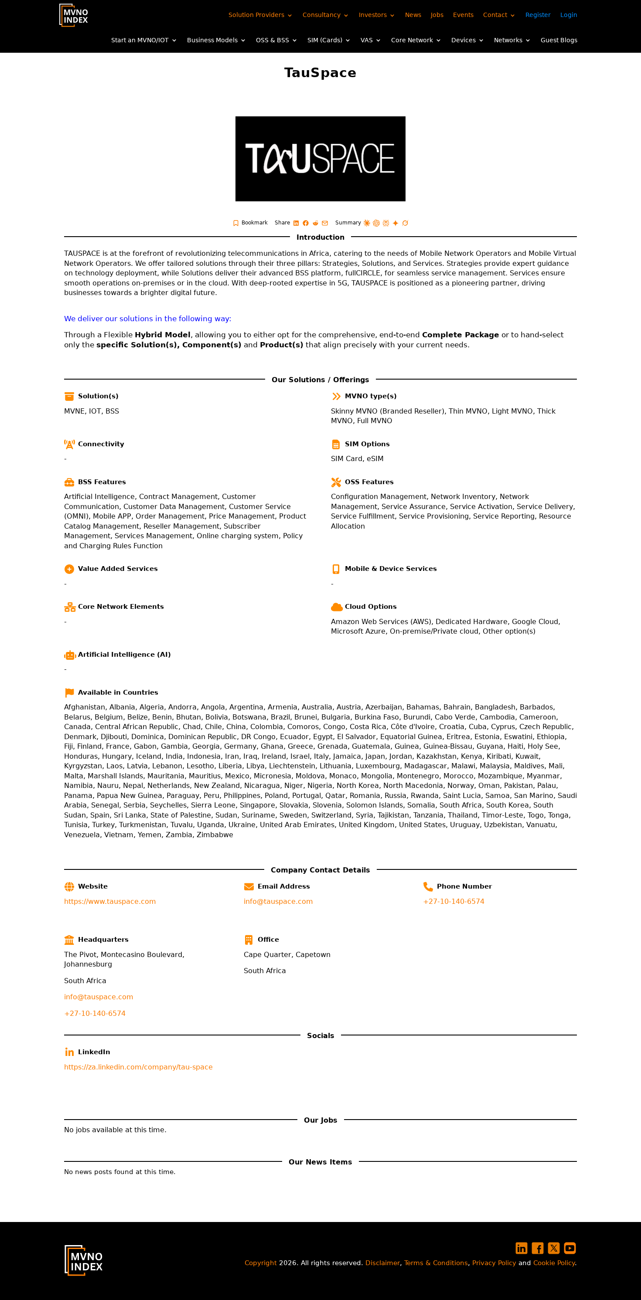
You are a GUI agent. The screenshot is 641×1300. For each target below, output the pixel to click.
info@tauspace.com (278, 901)
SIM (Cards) (324, 40)
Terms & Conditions (436, 1263)
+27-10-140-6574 (453, 901)
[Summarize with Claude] (366, 223)
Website (93, 886)
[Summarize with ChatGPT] (376, 223)
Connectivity (101, 444)
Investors (373, 14)
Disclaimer (382, 1263)
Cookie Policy (554, 1263)
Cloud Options (371, 607)
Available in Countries (118, 692)
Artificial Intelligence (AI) (124, 654)
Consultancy (322, 14)
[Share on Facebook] (305, 223)
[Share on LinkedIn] (296, 223)
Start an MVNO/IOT (140, 40)
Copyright (261, 1263)
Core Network (412, 40)
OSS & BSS (272, 40)
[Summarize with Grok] (405, 223)
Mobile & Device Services (391, 569)
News (413, 14)
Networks (508, 40)
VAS (367, 40)
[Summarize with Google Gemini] (395, 223)
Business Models (212, 40)
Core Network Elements (121, 607)
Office (268, 940)
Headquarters (103, 940)
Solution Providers (256, 14)
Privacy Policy (494, 1263)
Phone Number (464, 886)
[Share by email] (324, 223)
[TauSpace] (320, 159)
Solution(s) (98, 396)
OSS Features (369, 482)
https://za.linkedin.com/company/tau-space (138, 1067)
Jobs (437, 14)
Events (463, 14)
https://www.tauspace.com (110, 901)
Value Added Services (118, 569)
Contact (495, 14)
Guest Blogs (559, 40)
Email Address (284, 886)
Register (538, 14)
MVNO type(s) (371, 396)
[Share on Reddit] (315, 223)
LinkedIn (94, 1052)
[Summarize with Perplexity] (385, 223)
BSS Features (102, 482)
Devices (463, 40)
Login (568, 14)
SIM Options (367, 444)
